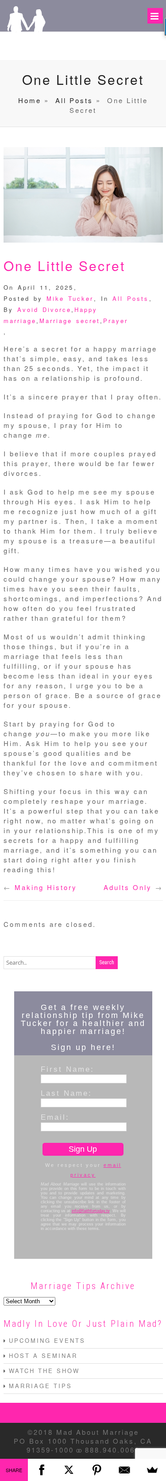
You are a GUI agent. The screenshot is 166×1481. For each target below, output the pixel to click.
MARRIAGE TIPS (40, 1385)
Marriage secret (69, 320)
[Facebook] (42, 1470)
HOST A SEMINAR (43, 1355)
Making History (46, 887)
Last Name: (66, 1093)
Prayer (115, 320)
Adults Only (128, 887)
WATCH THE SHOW (44, 1370)
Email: (55, 1117)
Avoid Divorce (44, 309)
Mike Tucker (69, 298)
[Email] (125, 1470)
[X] (69, 1470)
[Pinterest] (97, 1470)
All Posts (74, 100)
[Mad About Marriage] (26, 47)
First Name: (67, 1069)
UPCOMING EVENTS (47, 1340)
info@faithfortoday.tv (91, 1211)
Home (29, 100)
